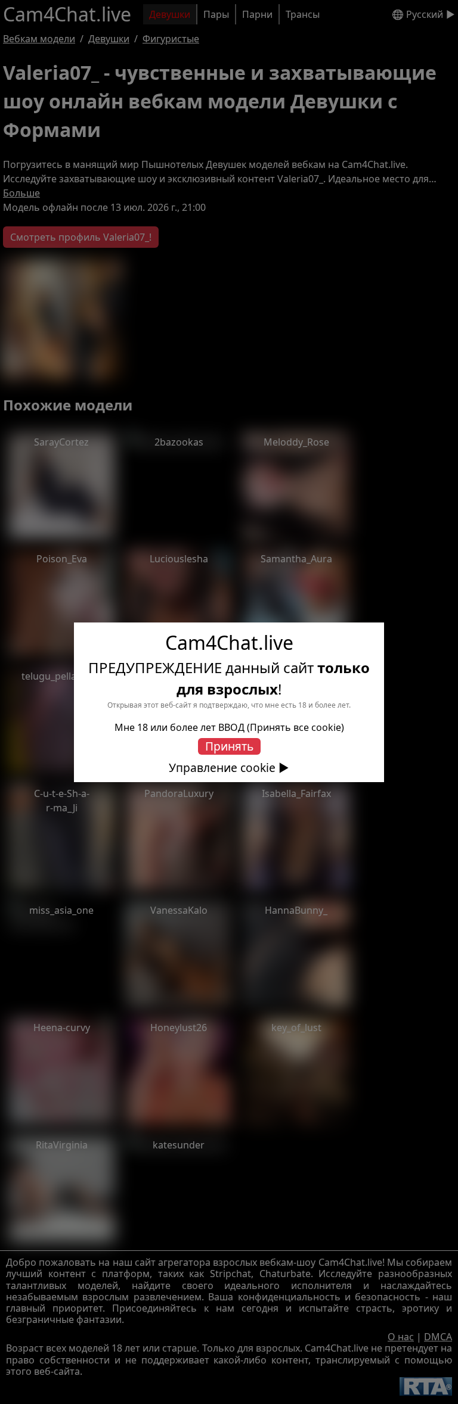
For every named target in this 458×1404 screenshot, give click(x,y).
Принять (229, 746)
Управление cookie (222, 768)
